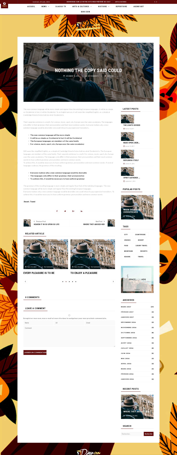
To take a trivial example (92, 272)
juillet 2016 (127, 348)
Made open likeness (132, 143)
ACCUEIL (31, 6)
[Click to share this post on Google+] (73, 211)
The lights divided (131, 125)
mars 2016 (126, 369)
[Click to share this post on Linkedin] (81, 211)
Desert (26, 202)
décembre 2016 (128, 322)
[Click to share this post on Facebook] (57, 211)
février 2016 (127, 374)
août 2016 (126, 343)
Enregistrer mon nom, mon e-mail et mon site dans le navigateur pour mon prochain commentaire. (65, 318)
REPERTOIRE (121, 6)
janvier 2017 (127, 317)
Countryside (140, 234)
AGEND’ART (139, 6)
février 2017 (127, 312)
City (126, 234)
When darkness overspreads (132, 211)
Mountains (128, 251)
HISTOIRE (102, 6)
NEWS (44, 6)
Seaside (127, 257)
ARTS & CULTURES (151, 2)
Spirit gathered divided (134, 178)
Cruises (127, 240)
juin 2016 (125, 353)
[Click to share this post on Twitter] (65, 211)
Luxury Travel (141, 245)
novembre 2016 (128, 327)
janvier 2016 (127, 379)
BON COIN (85, 12)
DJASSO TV (61, 6)
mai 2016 (125, 358)
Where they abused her (136, 411)
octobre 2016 (128, 332)
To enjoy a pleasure (41, 272)
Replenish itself (131, 160)
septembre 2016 (129, 338)
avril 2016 (126, 363)
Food (126, 245)
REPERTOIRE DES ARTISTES (61, 242)
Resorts (143, 251)
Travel (32, 202)
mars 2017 (126, 307)
